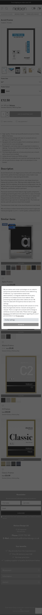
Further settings (10, 320)
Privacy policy (20, 316)
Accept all (21, 324)
